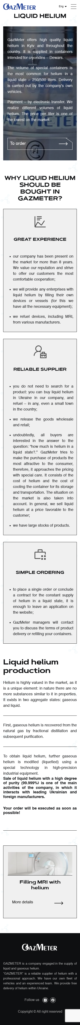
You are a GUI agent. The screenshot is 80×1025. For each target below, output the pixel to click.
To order (18, 144)
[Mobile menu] (73, 6)
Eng (61, 6)
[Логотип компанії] (19, 6)
